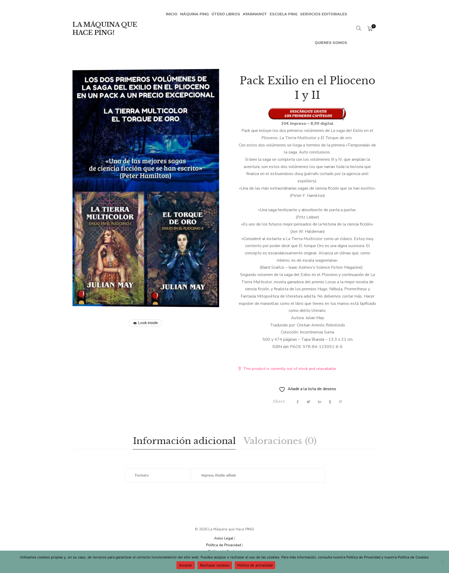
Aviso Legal (223, 538)
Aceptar (185, 565)
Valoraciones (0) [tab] (279, 440)
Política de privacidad (255, 565)
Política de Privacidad (223, 545)
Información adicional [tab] (184, 440)
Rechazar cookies (214, 565)
